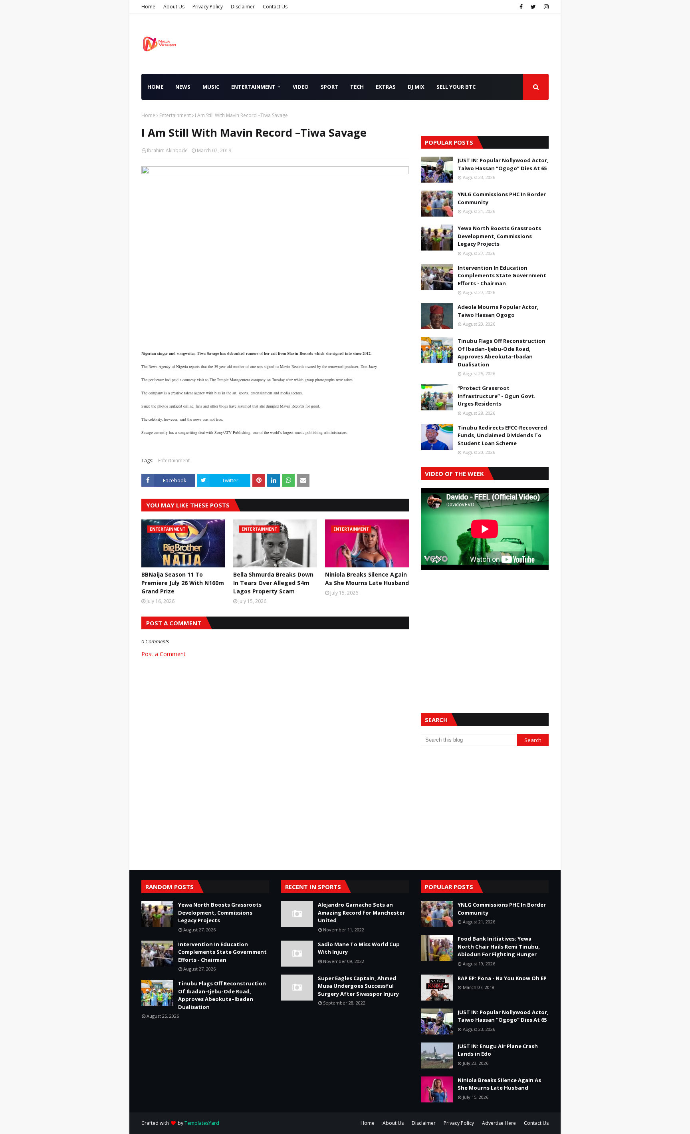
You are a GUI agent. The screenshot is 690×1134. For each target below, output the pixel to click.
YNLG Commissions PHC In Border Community (502, 198)
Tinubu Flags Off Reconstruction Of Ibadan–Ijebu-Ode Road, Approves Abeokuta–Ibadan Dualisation (501, 352)
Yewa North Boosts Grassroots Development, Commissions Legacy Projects (499, 236)
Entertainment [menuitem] (253, 86)
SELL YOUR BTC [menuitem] (456, 86)
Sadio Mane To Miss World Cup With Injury (359, 948)
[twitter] (533, 7)
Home (148, 6)
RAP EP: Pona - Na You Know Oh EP (502, 978)
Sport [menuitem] (329, 86)
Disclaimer (243, 6)
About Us (173, 6)
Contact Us (275, 6)
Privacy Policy (207, 6)
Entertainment (175, 115)
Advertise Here (499, 1123)
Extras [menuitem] (386, 86)
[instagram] (545, 7)
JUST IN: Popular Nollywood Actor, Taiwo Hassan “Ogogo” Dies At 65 (503, 164)
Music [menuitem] (210, 86)
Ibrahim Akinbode (167, 150)
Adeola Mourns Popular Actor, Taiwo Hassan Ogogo (498, 310)
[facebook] (521, 7)
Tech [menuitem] (357, 86)
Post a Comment (163, 654)
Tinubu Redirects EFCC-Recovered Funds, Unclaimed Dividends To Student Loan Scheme (502, 435)
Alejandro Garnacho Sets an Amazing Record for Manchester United (361, 912)
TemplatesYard (201, 1123)
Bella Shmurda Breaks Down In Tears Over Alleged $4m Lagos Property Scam (273, 583)
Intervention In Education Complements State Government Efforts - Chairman (502, 275)
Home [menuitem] (155, 86)
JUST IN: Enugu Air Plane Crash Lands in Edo (498, 1050)
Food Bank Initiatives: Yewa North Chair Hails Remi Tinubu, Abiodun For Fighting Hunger (499, 946)
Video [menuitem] (301, 86)
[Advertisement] (485, 632)
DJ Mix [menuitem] (416, 86)
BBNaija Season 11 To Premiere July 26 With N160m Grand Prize (182, 583)
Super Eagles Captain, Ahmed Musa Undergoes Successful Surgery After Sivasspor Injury (358, 986)
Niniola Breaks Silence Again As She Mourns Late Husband (367, 579)
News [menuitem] (182, 86)
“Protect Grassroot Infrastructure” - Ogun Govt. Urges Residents (496, 395)
